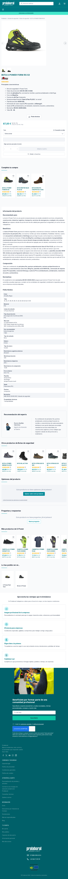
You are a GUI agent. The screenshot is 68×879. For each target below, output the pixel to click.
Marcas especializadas (8, 817)
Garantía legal (6, 763)
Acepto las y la (29, 724)
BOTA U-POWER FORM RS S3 (6, 188)
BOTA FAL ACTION (22, 463)
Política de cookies (7, 773)
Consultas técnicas (8, 794)
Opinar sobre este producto (34, 494)
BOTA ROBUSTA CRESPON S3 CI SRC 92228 (38, 189)
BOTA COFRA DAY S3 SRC (38, 464)
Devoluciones (6, 814)
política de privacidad (39, 724)
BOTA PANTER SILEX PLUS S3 (23, 188)
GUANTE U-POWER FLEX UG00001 (52, 550)
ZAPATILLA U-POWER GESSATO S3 (8, 550)
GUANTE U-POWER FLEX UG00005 (22, 550)
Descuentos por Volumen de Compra (10, 810)
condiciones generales (26, 724)
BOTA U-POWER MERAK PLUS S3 (7, 464)
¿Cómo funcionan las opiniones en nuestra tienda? (15, 500)
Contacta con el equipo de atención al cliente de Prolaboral (10, 789)
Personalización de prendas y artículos (10, 782)
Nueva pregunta (34, 521)
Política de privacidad (8, 767)
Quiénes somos (6, 797)
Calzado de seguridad (13, 18)
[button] (3, 69)
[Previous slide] (2, 43)
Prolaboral (3, 18)
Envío (3, 805)
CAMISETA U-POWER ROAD (38, 550)
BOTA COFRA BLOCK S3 (53, 464)
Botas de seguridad (24, 18)
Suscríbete (34, 718)
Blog (3, 820)
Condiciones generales (8, 770)
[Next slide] (65, 43)
